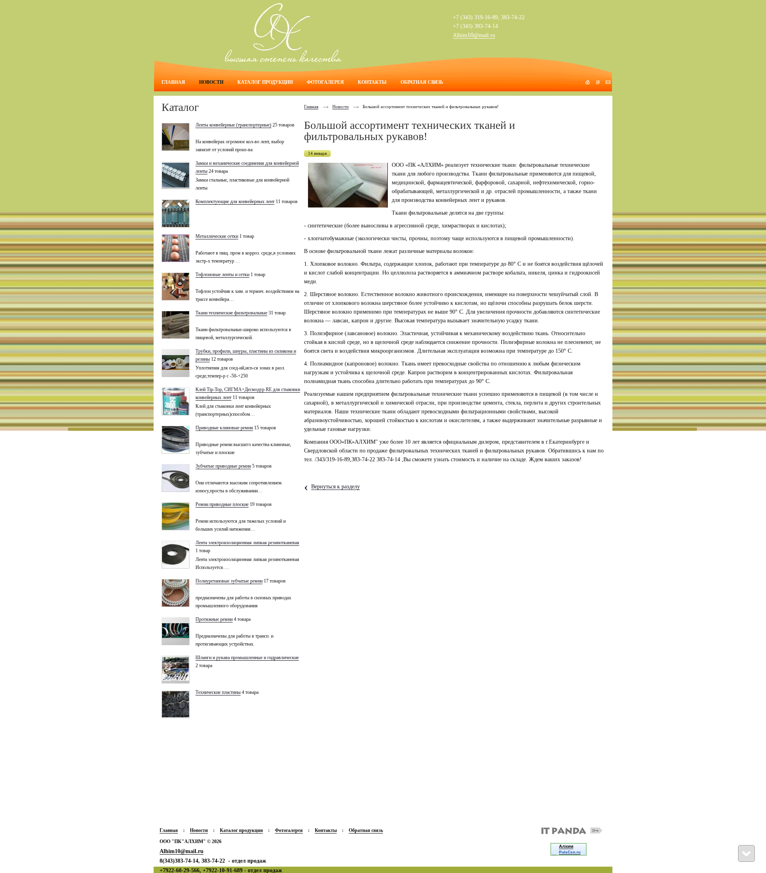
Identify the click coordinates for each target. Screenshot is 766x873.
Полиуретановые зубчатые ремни (229, 581)
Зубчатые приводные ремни (223, 466)
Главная (311, 106)
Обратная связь (366, 830)
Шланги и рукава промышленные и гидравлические (247, 657)
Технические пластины (218, 692)
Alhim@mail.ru (474, 35)
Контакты (326, 830)
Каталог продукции (241, 830)
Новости (340, 106)
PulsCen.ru (569, 852)
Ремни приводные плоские (222, 504)
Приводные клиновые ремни (224, 428)
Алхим (566, 846)
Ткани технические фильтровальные (231, 313)
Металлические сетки (216, 236)
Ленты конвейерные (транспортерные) (233, 125)
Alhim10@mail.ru (181, 851)
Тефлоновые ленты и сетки (222, 274)
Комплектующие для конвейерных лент (234, 201)
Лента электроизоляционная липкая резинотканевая (247, 542)
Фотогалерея (289, 830)
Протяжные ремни (214, 619)
